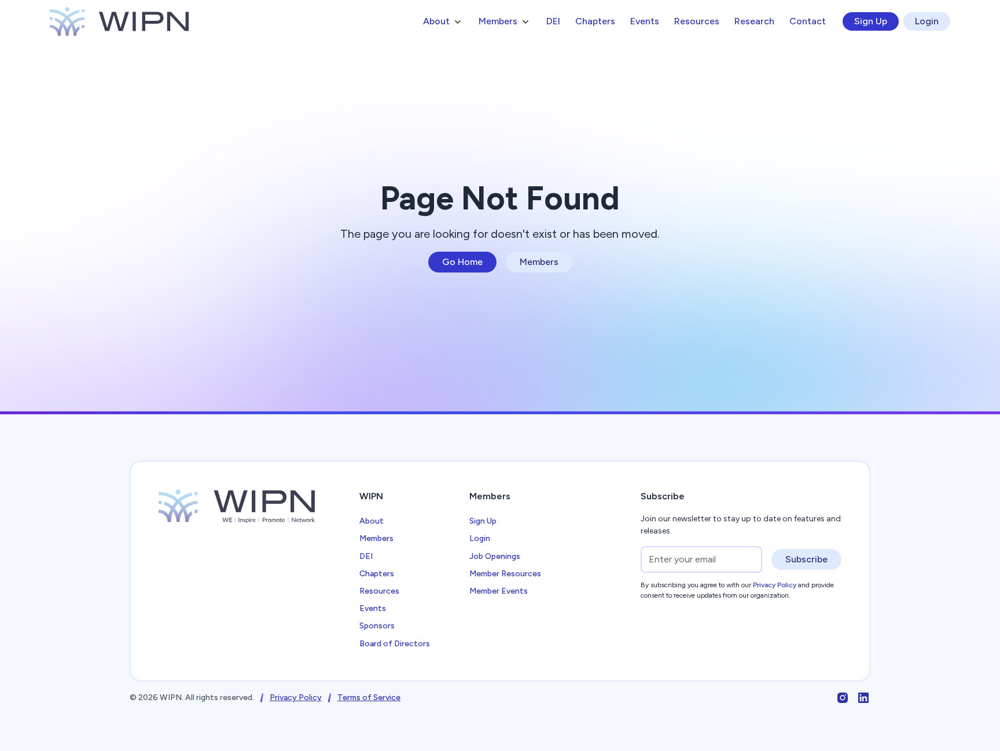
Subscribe (806, 559)
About (371, 521)
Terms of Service (368, 697)
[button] (443, 21)
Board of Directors (394, 644)
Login (927, 21)
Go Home (462, 261)
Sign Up (870, 21)
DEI (553, 21)
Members (539, 261)
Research (754, 21)
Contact (807, 21)
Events (644, 21)
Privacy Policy (296, 697)
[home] (119, 21)
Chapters (595, 21)
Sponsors (377, 626)
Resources (696, 21)
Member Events (498, 591)
